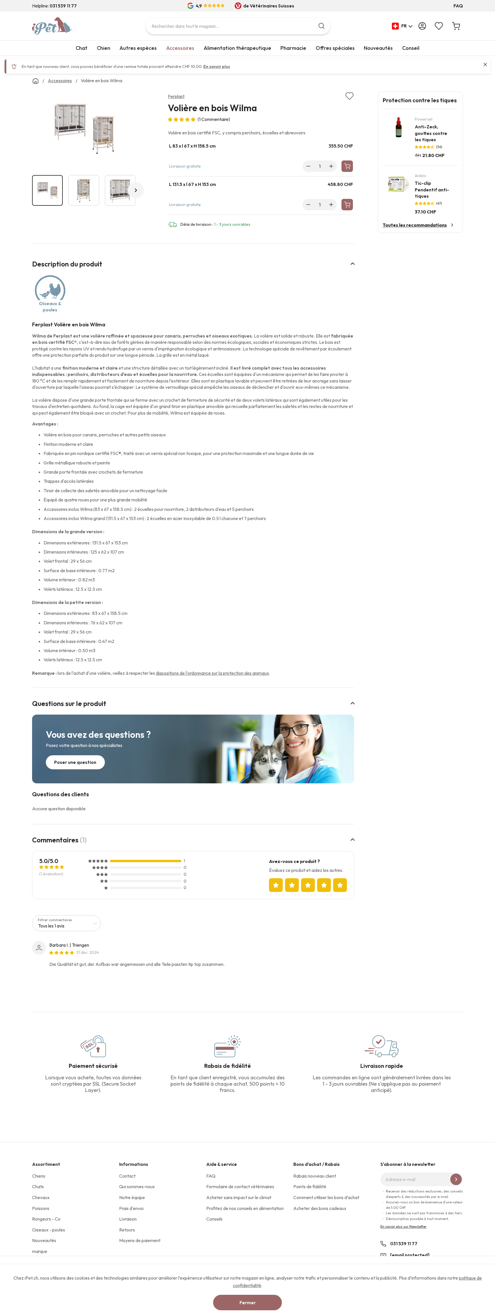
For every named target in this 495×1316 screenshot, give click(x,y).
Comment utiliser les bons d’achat (326, 1197)
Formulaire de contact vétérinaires (240, 1186)
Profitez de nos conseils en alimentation (245, 1208)
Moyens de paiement (139, 1240)
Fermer (247, 1302)
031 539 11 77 (403, 1243)
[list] (84, 129)
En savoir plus (216, 66)
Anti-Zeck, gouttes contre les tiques (431, 133)
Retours (127, 1230)
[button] (402, 26)
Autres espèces (138, 48)
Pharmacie (293, 48)
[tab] (193, 267)
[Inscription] (456, 1179)
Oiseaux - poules (48, 1230)
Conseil (410, 48)
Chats (38, 1186)
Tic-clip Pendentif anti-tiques (432, 189)
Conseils (214, 1219)
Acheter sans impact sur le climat (238, 1197)
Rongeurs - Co (46, 1219)
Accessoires (180, 48)
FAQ (458, 6)
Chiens (38, 1176)
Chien (103, 48)
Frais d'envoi (131, 1208)
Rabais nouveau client (314, 1176)
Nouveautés (378, 48)
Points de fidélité (309, 1186)
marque (39, 1251)
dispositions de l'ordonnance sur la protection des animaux (212, 673)
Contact (127, 1176)
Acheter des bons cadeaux (319, 1208)
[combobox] (238, 25)
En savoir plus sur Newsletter (403, 1226)
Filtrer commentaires (55, 920)
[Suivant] (136, 190)
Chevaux (41, 1197)
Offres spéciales (335, 48)
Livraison (128, 1219)
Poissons (40, 1208)
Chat (81, 48)
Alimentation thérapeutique (237, 48)
